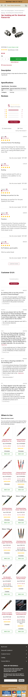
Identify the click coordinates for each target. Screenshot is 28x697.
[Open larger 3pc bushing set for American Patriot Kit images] (14, 32)
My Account (4, 646)
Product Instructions (7, 65)
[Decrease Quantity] (2, 59)
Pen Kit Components (19, 10)
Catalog (3, 657)
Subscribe (21, 680)
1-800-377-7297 (16, 1)
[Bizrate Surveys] (9, 695)
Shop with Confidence (6, 650)
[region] (14, 110)
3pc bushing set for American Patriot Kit (14, 12)
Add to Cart (7, 453)
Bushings (3, 12)
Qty (2, 56)
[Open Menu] (2, 5)
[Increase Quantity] (8, 59)
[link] (8, 50)
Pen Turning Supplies (9, 10)
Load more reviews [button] (14, 263)
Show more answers (7, 377)
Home (2, 10)
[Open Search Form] (5, 5)
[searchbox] (8, 128)
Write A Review (14, 122)
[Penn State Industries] (14, 5)
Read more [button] (4, 345)
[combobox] (21, 130)
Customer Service (5, 654)
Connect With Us (5, 661)
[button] (22, 158)
